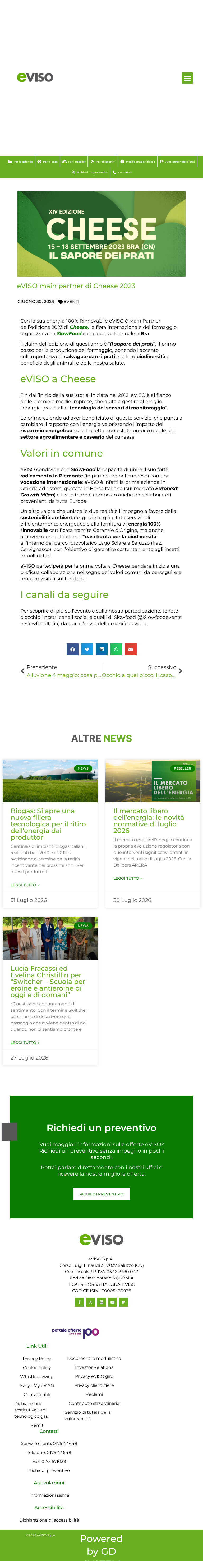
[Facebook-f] (79, 1302)
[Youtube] (112, 1302)
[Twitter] (123, 1302)
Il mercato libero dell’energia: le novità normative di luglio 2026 (148, 821)
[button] (187, 78)
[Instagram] (90, 1302)
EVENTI (71, 301)
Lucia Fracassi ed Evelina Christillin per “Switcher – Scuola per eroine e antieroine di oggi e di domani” (48, 981)
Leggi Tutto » (25, 885)
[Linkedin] (101, 1302)
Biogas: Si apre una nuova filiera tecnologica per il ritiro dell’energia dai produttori (48, 824)
